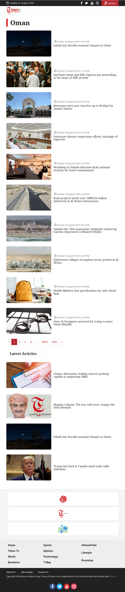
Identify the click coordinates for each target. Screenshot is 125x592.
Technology (50, 556)
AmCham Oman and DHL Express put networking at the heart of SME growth (85, 76)
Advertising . (27, 572)
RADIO (111, 3)
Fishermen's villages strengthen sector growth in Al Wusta (86, 261)
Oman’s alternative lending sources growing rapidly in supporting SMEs (81, 375)
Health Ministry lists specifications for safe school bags (85, 292)
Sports (47, 545)
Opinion (48, 551)
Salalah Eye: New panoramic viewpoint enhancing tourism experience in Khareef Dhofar (85, 230)
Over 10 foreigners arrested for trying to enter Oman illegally (83, 323)
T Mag (47, 562)
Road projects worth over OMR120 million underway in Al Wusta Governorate (80, 199)
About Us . (11, 572)
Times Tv (13, 551)
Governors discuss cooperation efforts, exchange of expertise (86, 138)
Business (14, 562)
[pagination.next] (62, 342)
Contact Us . (43, 572)
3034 (45, 342)
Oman (11, 545)
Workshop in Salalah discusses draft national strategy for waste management (82, 168)
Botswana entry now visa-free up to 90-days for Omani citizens (83, 107)
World (11, 556)
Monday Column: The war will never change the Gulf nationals (84, 406)
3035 (54, 342)
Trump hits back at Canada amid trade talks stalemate (81, 467)
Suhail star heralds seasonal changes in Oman (82, 45)
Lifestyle (86, 552)
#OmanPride (89, 545)
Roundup (87, 560)
